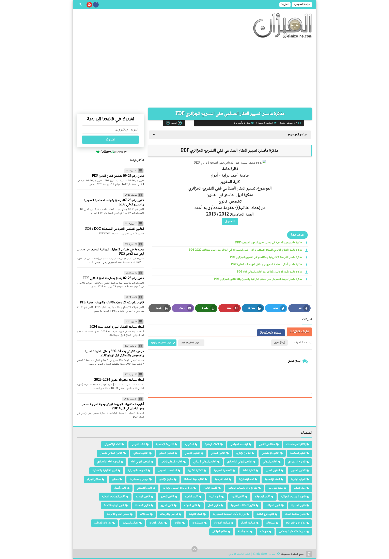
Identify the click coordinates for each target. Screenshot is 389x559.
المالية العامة (249, 470)
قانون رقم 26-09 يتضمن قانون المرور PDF (118, 176)
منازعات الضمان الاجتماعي (292, 531)
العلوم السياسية (298, 453)
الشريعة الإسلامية (165, 444)
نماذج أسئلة (243, 531)
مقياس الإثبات (156, 522)
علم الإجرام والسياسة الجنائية (242, 488)
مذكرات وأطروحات (242, 123)
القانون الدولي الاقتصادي (239, 461)
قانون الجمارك (143, 496)
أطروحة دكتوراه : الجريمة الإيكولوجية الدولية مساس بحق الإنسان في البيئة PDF (112, 406)
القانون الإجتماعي (270, 453)
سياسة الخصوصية (302, 4)
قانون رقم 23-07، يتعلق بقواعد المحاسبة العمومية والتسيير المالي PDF (114, 202)
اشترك (110, 139)
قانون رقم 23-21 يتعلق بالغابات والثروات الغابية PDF (112, 302)
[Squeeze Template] (309, 554)
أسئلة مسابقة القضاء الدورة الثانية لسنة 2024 (117, 327)
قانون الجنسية (298, 505)
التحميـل (230, 221)
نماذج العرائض (219, 531)
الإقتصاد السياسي (239, 444)
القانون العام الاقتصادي (108, 461)
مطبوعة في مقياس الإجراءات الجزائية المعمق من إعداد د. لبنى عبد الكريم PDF (110, 252)
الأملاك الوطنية (212, 444)
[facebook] (96, 5)
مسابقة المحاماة (222, 522)
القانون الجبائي (166, 453)
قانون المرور (167, 505)
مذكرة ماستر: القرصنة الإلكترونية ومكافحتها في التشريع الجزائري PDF (266, 257)
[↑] (194, 549)
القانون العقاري (298, 470)
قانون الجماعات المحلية (113, 496)
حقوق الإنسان (166, 479)
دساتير (115, 479)
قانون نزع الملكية (265, 514)
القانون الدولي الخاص (171, 461)
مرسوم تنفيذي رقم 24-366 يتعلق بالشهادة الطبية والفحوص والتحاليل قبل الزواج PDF (114, 353)
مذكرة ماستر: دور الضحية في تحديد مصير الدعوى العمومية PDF (268, 243)
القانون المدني (273, 470)
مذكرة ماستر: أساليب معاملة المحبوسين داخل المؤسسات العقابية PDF (266, 265)
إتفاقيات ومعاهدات (296, 444)
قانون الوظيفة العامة (114, 505)
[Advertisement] (194, 73)
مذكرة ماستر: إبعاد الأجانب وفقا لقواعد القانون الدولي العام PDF (269, 272)
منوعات (264, 531)
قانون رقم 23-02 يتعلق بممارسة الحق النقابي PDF (113, 278)
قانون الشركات (273, 505)
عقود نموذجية (275, 488)
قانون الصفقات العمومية (243, 505)
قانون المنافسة (142, 505)
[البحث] (80, 5)
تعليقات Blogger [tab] (299, 331)
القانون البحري (218, 453)
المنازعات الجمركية (137, 470)
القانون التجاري (192, 453)
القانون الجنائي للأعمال (111, 453)
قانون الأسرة (237, 496)
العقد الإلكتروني (112, 444)
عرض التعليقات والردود (161, 343)
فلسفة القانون (210, 488)
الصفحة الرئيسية (265, 123)
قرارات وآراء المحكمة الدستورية (229, 514)
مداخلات (144, 514)
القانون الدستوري (297, 461)
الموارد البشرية (298, 479)
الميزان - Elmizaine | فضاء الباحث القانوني (252, 554)
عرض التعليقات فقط (190, 343)
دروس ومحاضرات (138, 479)
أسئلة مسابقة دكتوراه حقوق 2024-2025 (119, 380)
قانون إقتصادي (144, 488)
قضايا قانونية (195, 514)
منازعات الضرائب (102, 522)
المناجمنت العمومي (167, 470)
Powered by (120, 151)
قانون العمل (214, 505)
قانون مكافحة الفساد (295, 514)
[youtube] (89, 5)
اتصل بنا (285, 4)
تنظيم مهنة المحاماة (194, 479)
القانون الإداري (243, 453)
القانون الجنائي (140, 453)
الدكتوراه (189, 444)
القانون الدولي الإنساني (204, 461)
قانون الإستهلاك (262, 496)
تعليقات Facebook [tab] (271, 333)
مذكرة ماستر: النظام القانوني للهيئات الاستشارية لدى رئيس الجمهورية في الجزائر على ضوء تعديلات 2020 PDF (245, 250)
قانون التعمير (167, 496)
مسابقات (270, 522)
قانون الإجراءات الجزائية (293, 496)
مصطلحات (197, 522)
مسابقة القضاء (248, 522)
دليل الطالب (300, 488)
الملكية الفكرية (195, 470)
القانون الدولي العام (140, 461)
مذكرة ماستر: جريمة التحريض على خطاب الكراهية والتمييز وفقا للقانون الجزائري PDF (258, 279)
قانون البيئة (214, 496)
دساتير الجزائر (94, 479)
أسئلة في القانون (267, 444)
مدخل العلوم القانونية (118, 514)
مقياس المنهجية (130, 522)
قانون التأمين (191, 496)
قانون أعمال (120, 488)
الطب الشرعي (138, 444)
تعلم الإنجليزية (246, 479)
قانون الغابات (190, 505)
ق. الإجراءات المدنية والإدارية (177, 488)
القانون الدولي (270, 461)
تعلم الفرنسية (221, 479)
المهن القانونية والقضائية (104, 470)
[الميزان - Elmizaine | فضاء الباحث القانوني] (282, 26)
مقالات (177, 522)
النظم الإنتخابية (272, 479)
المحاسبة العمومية (223, 470)
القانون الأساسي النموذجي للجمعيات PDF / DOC (114, 229)
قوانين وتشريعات (169, 514)
